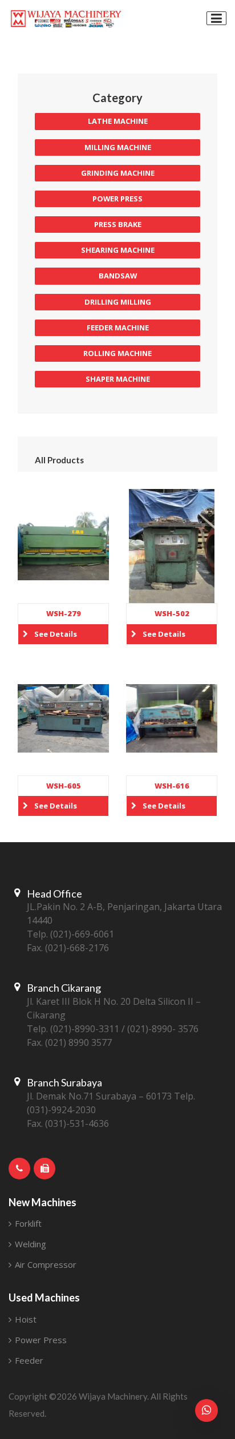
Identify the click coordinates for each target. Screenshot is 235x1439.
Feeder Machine (118, 327)
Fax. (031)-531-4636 (68, 1123)
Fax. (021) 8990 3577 (69, 1042)
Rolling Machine (117, 353)
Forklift (27, 1223)
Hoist (25, 1319)
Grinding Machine (118, 173)
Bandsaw (118, 275)
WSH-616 (172, 786)
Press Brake (117, 224)
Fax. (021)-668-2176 (68, 947)
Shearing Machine (118, 250)
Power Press (117, 198)
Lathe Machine (118, 121)
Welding (29, 1244)
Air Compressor (44, 1264)
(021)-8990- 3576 (162, 1028)
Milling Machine (117, 147)
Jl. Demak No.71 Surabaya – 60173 (99, 1096)
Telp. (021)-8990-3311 (73, 1028)
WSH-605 (63, 786)
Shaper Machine (118, 379)
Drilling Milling (117, 302)
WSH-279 (63, 613)
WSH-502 (172, 613)
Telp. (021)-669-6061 (70, 934)
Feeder (28, 1360)
